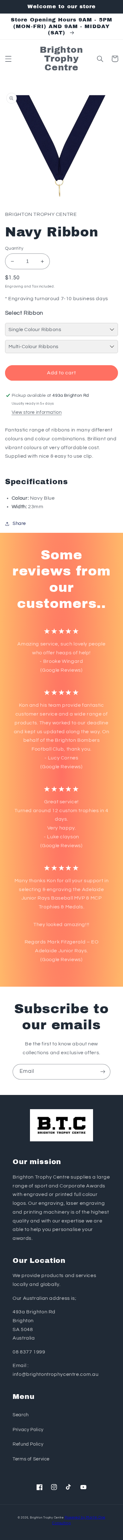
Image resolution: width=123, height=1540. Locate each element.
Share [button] (19, 523)
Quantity (14, 248)
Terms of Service (31, 1459)
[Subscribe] (103, 1071)
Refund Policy (28, 1444)
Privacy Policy (28, 1429)
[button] (8, 58)
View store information (37, 412)
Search (21, 1414)
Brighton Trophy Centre (47, 1517)
